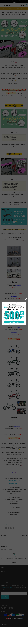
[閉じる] (26, 299)
